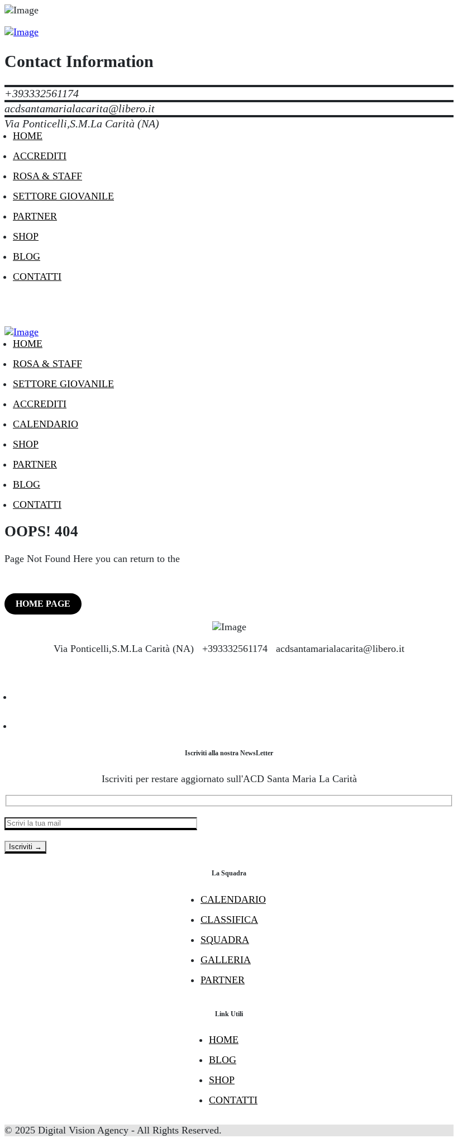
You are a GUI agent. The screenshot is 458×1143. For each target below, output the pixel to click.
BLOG (222, 1059)
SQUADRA (225, 939)
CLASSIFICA (229, 919)
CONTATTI (233, 1100)
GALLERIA (226, 959)
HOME (223, 1039)
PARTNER (223, 979)
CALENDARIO (233, 899)
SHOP (222, 1079)
